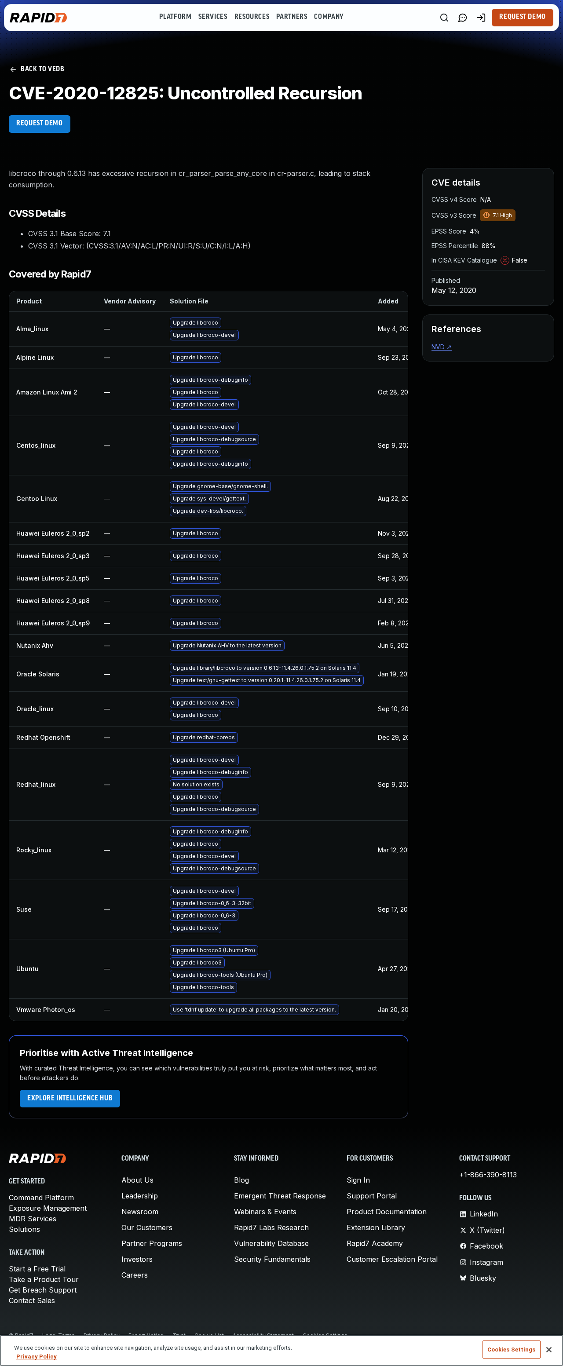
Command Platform (41, 1197)
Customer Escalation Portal (392, 1259)
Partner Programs (151, 1243)
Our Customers (146, 1227)
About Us (137, 1180)
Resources (252, 17)
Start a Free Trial (37, 1268)
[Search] (444, 18)
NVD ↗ (441, 347)
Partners (291, 17)
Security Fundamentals (272, 1259)
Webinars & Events (265, 1211)
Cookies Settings (511, 1349)
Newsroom (139, 1211)
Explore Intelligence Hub (70, 1098)
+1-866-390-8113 (488, 1174)
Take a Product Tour (44, 1279)
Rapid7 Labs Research (271, 1227)
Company (329, 17)
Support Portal (372, 1195)
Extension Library (376, 1227)
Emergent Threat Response (280, 1195)
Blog (241, 1180)
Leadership (139, 1195)
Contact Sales (32, 1300)
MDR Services (32, 1218)
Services (212, 17)
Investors (137, 1259)
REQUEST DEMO (39, 123)
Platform (175, 17)
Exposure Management (48, 1208)
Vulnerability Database (271, 1243)
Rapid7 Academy (375, 1243)
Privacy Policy (36, 1356)
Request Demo (522, 17)
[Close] (549, 1349)
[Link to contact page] (463, 18)
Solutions (24, 1229)
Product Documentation (387, 1211)
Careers (134, 1275)
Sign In (358, 1180)
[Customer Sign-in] (481, 18)
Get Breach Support (43, 1290)
